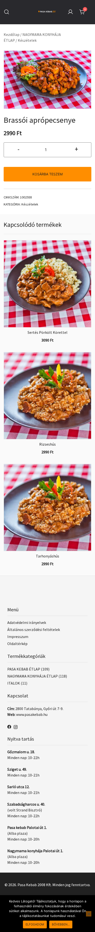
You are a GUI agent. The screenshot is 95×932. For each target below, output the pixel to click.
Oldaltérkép (17, 643)
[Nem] (88, 913)
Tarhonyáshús (47, 556)
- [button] (18, 149)
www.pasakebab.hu (32, 714)
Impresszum (17, 636)
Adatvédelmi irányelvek (26, 622)
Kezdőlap (11, 34)
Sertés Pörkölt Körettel (47, 332)
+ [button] (76, 149)
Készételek (27, 40)
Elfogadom (35, 924)
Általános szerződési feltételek (33, 629)
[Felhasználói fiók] (70, 12)
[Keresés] (7, 12)
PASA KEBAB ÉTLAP (23, 669)
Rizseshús (47, 444)
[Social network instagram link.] (16, 726)
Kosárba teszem (47, 174)
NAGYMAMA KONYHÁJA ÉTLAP (32, 676)
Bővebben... (61, 924)
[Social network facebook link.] (9, 726)
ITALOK (13, 683)
